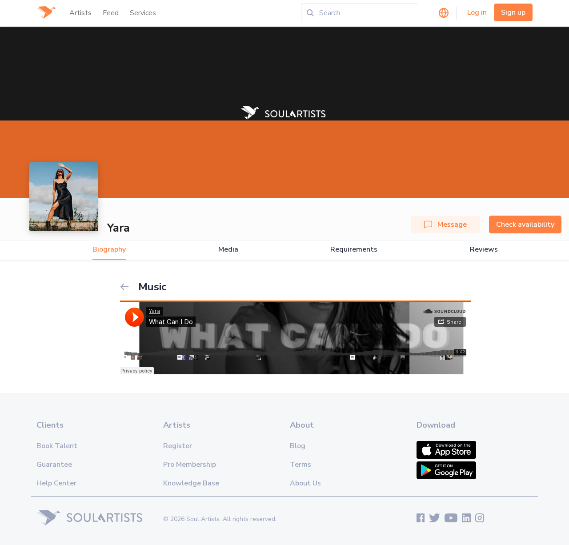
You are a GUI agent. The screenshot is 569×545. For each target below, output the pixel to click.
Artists (80, 13)
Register (177, 445)
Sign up (513, 12)
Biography (109, 249)
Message (452, 224)
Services (143, 13)
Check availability (525, 224)
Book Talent (56, 445)
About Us (305, 483)
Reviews (484, 249)
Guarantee (54, 464)
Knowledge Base (191, 483)
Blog (297, 445)
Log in (477, 12)
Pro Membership (189, 464)
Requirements (353, 249)
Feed (111, 13)
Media (228, 249)
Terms (300, 464)
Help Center (56, 483)
